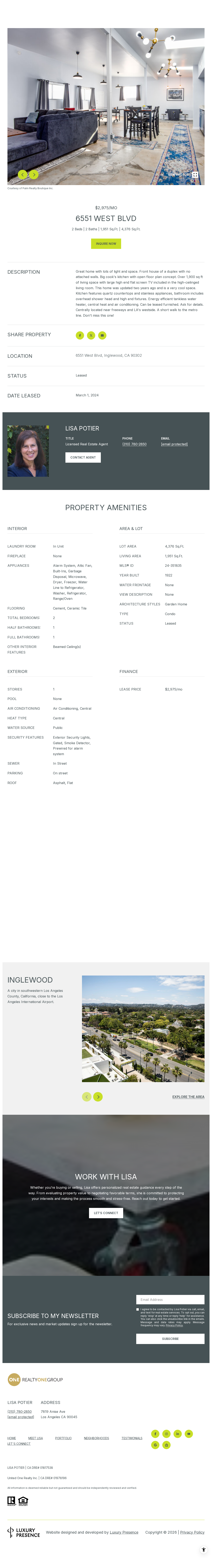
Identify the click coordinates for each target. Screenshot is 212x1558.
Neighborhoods (96, 1438)
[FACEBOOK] (155, 1434)
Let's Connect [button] (106, 1213)
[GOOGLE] (155, 1445)
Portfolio (63, 1438)
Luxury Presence (124, 1532)
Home (11, 1438)
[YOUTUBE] (189, 1434)
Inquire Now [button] (106, 243)
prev (22, 174)
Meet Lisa (35, 1438)
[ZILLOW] (166, 1445)
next (34, 174)
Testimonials (132, 1438)
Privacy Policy (174, 1325)
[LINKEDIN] (177, 1434)
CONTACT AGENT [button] (83, 457)
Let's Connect (19, 1443)
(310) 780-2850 (134, 444)
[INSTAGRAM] (166, 1434)
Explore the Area (188, 1097)
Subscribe (170, 1339)
